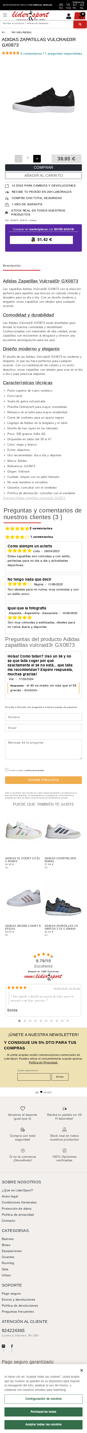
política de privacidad (35, 770)
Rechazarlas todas (43, 1411)
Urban (6, 1275)
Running (8, 1263)
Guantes (8, 1257)
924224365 (13, 1330)
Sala (5, 1269)
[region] (43, 1398)
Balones (8, 1239)
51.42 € (44, 240)
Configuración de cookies (43, 1399)
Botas (6, 1245)
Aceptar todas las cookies (43, 1424)
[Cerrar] (82, 1370)
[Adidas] (4, 33)
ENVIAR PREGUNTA (43, 780)
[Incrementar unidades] (37, 158)
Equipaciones (12, 1251)
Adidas (33, 221)
